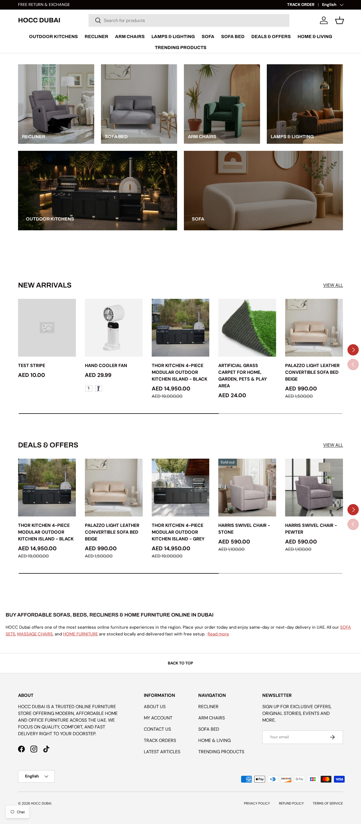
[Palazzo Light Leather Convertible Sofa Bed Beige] (314, 328)
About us (155, 707)
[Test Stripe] (47, 328)
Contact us (157, 729)
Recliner (96, 36)
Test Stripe (31, 365)
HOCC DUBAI (41, 803)
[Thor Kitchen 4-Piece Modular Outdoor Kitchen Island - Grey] (181, 487)
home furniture (80, 634)
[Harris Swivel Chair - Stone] (247, 487)
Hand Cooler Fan (106, 365)
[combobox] (189, 20)
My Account (158, 718)
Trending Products (180, 47)
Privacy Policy (257, 803)
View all (333, 285)
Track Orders (160, 740)
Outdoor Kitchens (53, 36)
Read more (218, 634)
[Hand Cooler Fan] (114, 328)
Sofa (208, 36)
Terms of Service (328, 803)
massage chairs (35, 634)
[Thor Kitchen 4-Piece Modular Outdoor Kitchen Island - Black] (181, 328)
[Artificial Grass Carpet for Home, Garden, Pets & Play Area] (247, 328)
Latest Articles (162, 752)
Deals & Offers (271, 36)
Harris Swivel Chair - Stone (244, 528)
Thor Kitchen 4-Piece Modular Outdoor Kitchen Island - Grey (178, 532)
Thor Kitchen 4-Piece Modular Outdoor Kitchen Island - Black (179, 372)
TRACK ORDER (300, 4)
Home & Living (315, 36)
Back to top (180, 663)
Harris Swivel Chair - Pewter (311, 528)
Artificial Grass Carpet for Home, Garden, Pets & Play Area (242, 376)
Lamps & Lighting (173, 36)
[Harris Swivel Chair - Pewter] (314, 487)
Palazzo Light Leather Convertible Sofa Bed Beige (312, 372)
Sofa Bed (233, 36)
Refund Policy (291, 803)
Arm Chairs (130, 36)
